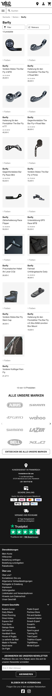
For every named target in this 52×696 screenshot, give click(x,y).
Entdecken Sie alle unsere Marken (26, 451)
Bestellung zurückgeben (26, 521)
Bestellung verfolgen (11, 559)
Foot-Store (6, 624)
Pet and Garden (34, 615)
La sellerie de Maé (10, 639)
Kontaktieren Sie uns (26, 473)
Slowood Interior (34, 618)
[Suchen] (9, 11)
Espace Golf (7, 621)
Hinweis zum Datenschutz (13, 596)
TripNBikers (32, 642)
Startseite (6, 17)
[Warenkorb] (49, 4)
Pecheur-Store (33, 612)
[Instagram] (29, 691)
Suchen (14, 10)
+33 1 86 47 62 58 (26, 481)
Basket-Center (8, 609)
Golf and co (7, 630)
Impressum (7, 587)
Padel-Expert (33, 609)
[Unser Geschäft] (37, 4)
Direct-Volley (7, 618)
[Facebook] (23, 691)
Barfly (5, 65)
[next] (50, 423)
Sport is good (33, 630)
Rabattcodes (7, 565)
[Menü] (3, 11)
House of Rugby (9, 636)
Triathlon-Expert (34, 639)
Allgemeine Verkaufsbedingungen (17, 581)
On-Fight (6, 648)
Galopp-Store (8, 627)
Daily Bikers (7, 612)
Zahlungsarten (8, 590)
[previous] (2, 423)
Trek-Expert (32, 636)
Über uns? (6, 574)
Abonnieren (26, 674)
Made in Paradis (9, 642)
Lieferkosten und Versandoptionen (17, 593)
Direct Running (9, 615)
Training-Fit (32, 633)
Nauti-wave (7, 645)
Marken (16, 17)
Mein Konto (7, 553)
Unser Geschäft (9, 599)
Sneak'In (31, 624)
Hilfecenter (7, 556)
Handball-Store (9, 633)
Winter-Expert (33, 645)
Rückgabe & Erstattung (12, 584)
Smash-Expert (33, 621)
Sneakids (31, 627)
